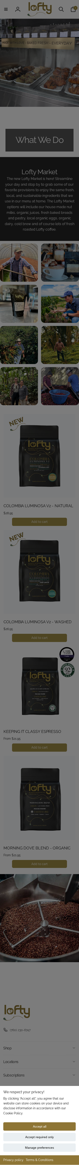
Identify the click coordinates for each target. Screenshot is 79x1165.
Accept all (39, 1126)
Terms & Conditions (39, 1160)
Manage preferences (39, 1147)
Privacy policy (13, 1160)
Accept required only (39, 1137)
